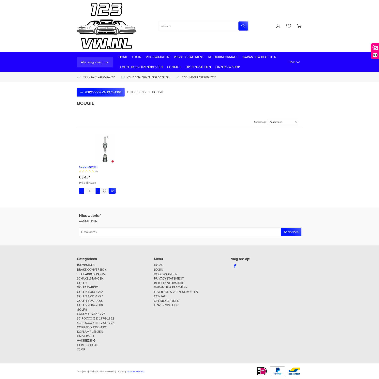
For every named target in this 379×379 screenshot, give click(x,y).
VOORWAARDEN (157, 57)
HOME (123, 57)
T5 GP (81, 349)
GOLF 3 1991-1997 (90, 296)
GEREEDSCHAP (87, 345)
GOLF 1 (82, 283)
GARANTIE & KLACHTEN (259, 57)
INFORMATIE (86, 265)
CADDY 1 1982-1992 (91, 314)
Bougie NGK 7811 (88, 167)
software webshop (135, 371)
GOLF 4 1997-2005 (90, 300)
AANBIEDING (86, 340)
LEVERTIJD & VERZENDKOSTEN (141, 67)
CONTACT (174, 67)
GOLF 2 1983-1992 (90, 292)
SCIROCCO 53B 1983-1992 (95, 322)
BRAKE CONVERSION (92, 269)
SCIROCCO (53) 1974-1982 (95, 318)
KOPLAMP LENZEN (90, 331)
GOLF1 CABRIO (87, 287)
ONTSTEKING (136, 92)
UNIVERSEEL (86, 336)
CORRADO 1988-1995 (92, 327)
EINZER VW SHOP (227, 67)
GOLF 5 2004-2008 (90, 305)
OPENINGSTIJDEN (198, 67)
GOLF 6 (82, 309)
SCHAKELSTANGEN (90, 278)
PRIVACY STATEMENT (189, 57)
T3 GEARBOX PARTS (91, 274)
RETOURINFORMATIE (223, 57)
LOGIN (136, 57)
